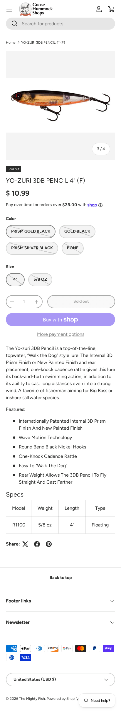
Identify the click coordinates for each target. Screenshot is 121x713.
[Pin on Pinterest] (49, 544)
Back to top (61, 577)
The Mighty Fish (32, 699)
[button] (111, 9)
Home (11, 42)
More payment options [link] (60, 334)
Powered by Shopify (62, 699)
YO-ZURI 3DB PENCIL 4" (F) (43, 42)
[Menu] (9, 9)
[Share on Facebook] (37, 544)
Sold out (81, 301)
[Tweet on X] (25, 544)
